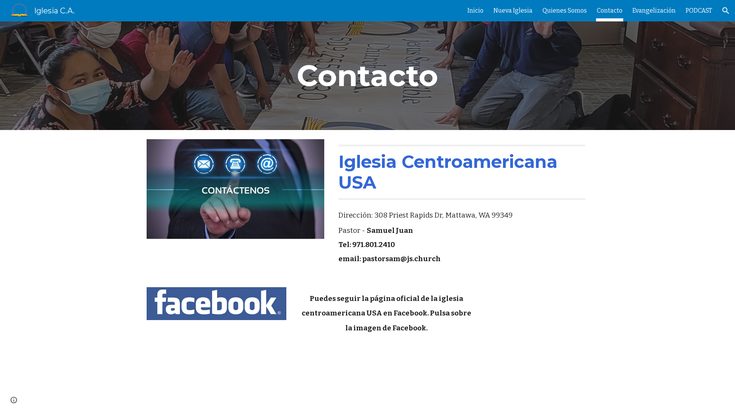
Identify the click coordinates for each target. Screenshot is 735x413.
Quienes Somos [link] (564, 10)
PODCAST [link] (699, 10)
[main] (367, 75)
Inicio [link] (475, 10)
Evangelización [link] (654, 10)
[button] (726, 11)
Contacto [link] (609, 10)
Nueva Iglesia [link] (512, 10)
